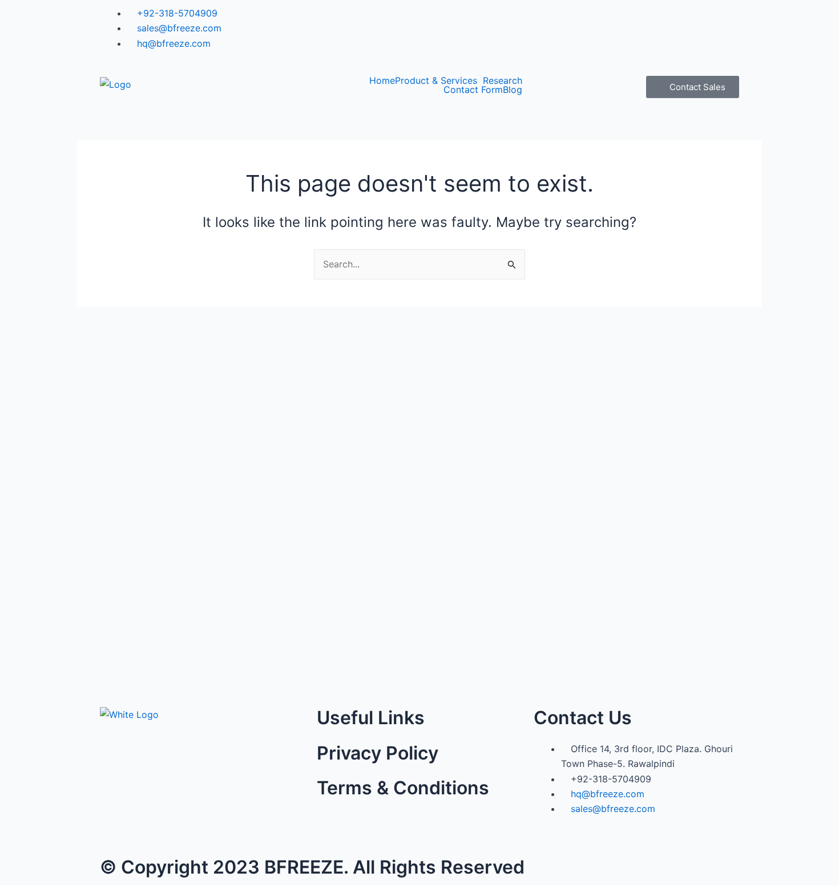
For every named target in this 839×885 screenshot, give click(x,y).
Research (502, 80)
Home (382, 80)
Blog (512, 89)
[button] (439, 80)
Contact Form (473, 89)
